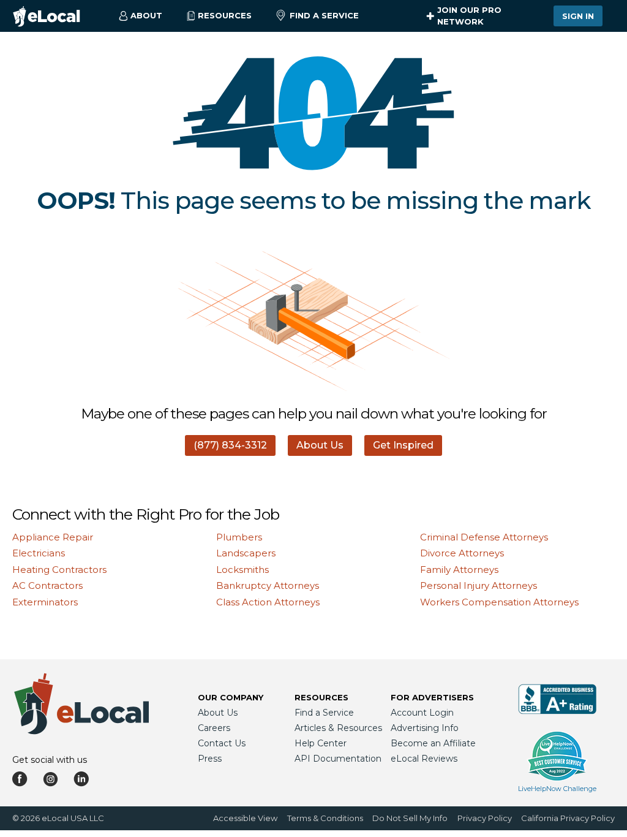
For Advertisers (432, 697)
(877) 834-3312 (230, 445)
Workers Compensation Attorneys (499, 602)
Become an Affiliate (433, 743)
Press (210, 758)
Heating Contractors (59, 569)
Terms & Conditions (325, 818)
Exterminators (45, 602)
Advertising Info (425, 727)
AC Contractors (47, 585)
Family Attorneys (459, 569)
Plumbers (239, 537)
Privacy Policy (484, 818)
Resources (321, 697)
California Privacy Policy (568, 818)
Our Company (230, 697)
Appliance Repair (52, 537)
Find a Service (324, 15)
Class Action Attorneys (268, 602)
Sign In (578, 16)
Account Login (422, 712)
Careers (214, 727)
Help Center (321, 743)
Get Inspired (403, 445)
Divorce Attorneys (462, 553)
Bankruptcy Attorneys (267, 585)
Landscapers (246, 553)
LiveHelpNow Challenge (557, 788)
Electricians (38, 553)
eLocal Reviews (424, 758)
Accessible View (245, 818)
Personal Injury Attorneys (478, 585)
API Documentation (338, 758)
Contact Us (222, 743)
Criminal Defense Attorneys (484, 537)
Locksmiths (242, 569)
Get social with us (49, 759)
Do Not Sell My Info (410, 818)
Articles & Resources (338, 727)
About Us (320, 445)
